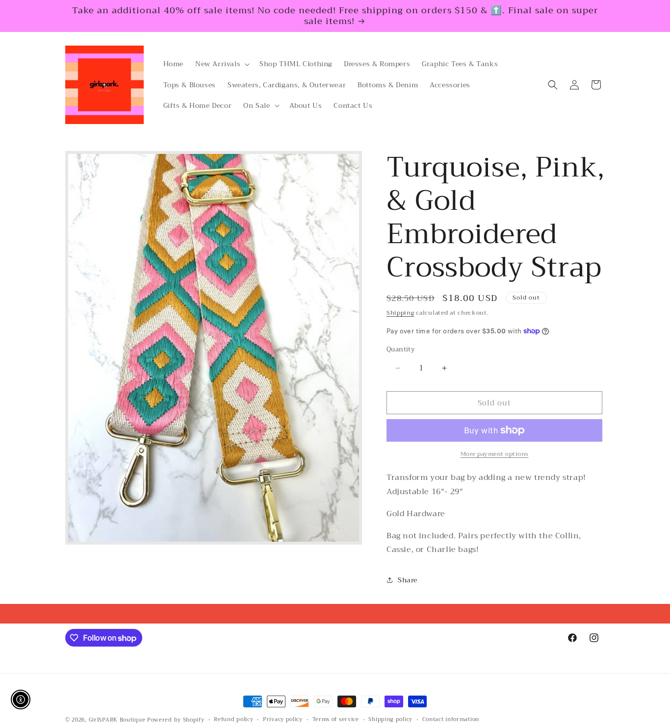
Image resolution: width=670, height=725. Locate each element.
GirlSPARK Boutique (117, 720)
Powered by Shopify (176, 720)
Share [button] (407, 580)
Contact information (450, 719)
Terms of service (335, 719)
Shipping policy (390, 719)
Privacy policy (283, 719)
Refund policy (233, 719)
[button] (221, 63)
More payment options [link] (495, 454)
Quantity (400, 349)
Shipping (400, 313)
